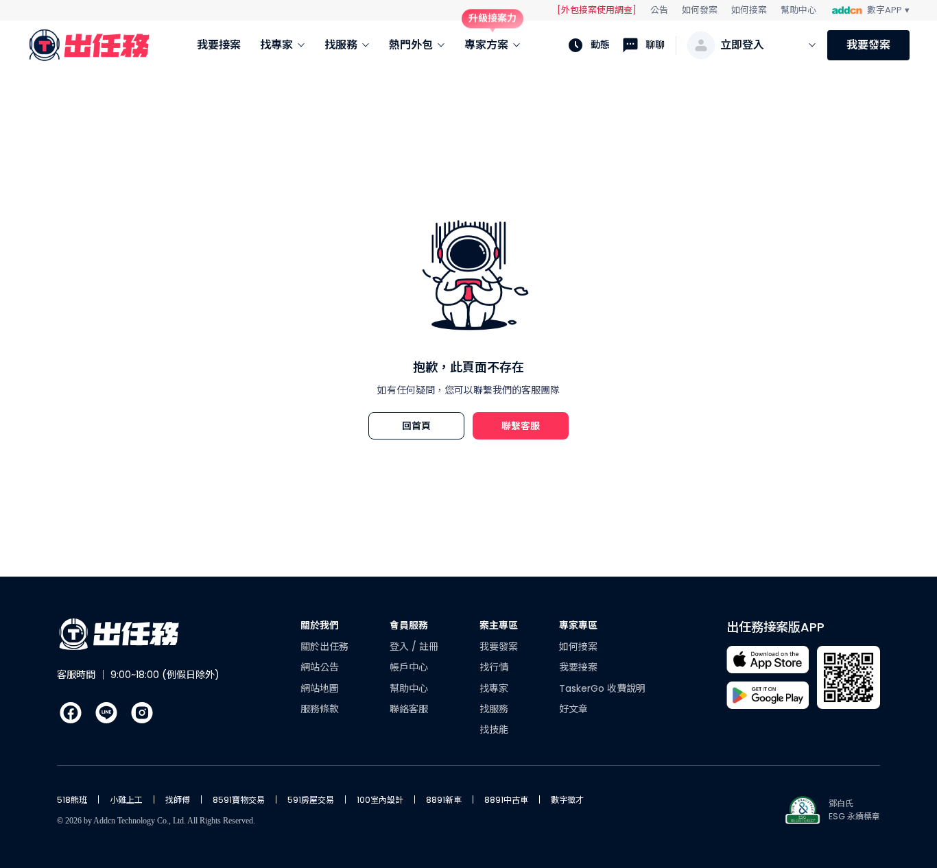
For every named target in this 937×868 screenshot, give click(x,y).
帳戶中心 (409, 667)
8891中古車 (506, 800)
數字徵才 (567, 800)
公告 (659, 9)
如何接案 (749, 9)
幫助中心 (798, 9)
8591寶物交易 (239, 800)
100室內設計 (380, 800)
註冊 (428, 646)
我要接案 (578, 667)
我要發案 (868, 45)
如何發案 (699, 9)
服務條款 (319, 709)
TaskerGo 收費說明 (602, 688)
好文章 (573, 709)
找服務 (493, 709)
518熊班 (72, 800)
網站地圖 (319, 688)
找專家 (493, 688)
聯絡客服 (409, 709)
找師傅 (177, 800)
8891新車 (444, 800)
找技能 (493, 729)
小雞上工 (126, 800)
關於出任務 (324, 646)
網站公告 (319, 667)
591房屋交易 (310, 800)
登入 (401, 646)
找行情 (493, 667)
